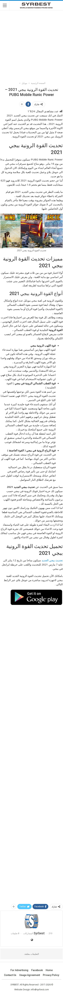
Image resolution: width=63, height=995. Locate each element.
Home (49, 970)
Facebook (37, 970)
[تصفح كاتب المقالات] (31, 921)
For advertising (19, 970)
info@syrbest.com (40, 989)
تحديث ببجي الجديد (52, 560)
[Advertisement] (31, 44)
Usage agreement (29, 975)
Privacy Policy (51, 975)
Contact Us (10, 975)
